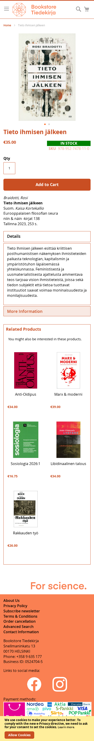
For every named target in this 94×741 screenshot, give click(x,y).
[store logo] (34, 9)
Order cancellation (19, 621)
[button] (45, 124)
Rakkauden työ (25, 532)
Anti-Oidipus (25, 394)
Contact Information (21, 631)
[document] (47, 728)
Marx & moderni (68, 394)
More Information (24, 311)
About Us (11, 600)
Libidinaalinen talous (68, 463)
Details (14, 236)
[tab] (47, 236)
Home (7, 25)
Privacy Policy (15, 605)
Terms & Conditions (20, 616)
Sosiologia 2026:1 (25, 463)
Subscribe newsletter (21, 611)
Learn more (66, 727)
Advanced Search (18, 626)
